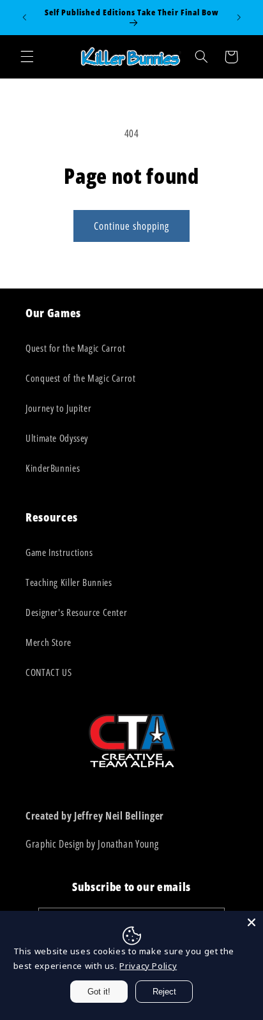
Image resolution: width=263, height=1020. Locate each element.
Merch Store (48, 642)
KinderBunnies (53, 467)
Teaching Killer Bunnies (69, 582)
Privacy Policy (148, 965)
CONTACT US (48, 672)
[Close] (251, 922)
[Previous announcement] (24, 17)
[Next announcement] (239, 17)
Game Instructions (59, 552)
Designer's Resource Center (76, 612)
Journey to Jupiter (58, 407)
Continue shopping (132, 226)
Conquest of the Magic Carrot (81, 377)
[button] (26, 56)
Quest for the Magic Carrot (75, 347)
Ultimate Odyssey (57, 437)
